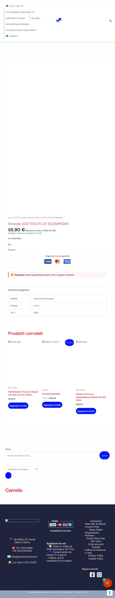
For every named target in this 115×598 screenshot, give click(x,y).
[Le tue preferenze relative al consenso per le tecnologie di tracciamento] (110, 593)
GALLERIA (35, 18)
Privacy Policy (95, 555)
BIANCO (12, 233)
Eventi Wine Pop (96, 538)
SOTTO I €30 (20, 217)
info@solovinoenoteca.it (24, 556)
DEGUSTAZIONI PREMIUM (17, 24)
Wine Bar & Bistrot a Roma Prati (95, 525)
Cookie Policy (95, 558)
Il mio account (96, 543)
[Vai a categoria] (8, 475)
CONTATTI (13, 36)
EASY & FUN (22, 233)
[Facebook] (92, 574)
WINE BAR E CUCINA (15, 18)
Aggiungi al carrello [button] (18, 405)
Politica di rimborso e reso (95, 551)
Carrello (96, 546)
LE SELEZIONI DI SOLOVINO (18, 12)
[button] (110, 21)
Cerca (8, 449)
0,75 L (37, 305)
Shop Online (96, 529)
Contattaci (96, 520)
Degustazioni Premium (92, 534)
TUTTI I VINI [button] (14, 6)
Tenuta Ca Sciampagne (44, 298)
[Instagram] (99, 574)
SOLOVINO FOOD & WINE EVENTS (21, 30)
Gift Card (96, 540)
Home (10, 217)
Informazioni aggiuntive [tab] (18, 289)
